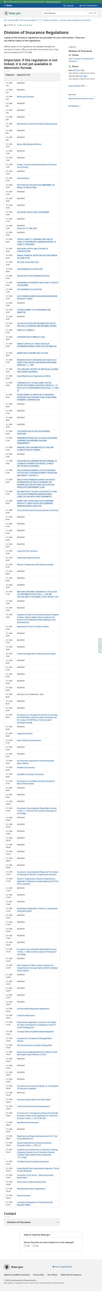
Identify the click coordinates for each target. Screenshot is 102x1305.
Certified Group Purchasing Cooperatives (33, 1161)
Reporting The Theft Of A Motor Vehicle (33, 626)
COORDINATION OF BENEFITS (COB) (31, 337)
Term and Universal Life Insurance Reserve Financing (37, 510)
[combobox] (70, 13)
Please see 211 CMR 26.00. (27, 228)
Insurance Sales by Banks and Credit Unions (34, 1099)
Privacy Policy (38, 1275)
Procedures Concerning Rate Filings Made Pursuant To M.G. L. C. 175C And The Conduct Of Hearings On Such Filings (37, 810)
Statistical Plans (23, 178)
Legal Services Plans (25, 733)
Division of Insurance (50, 20)
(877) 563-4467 (81, 76)
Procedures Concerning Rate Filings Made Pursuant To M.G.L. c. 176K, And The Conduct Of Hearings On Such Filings (37, 951)
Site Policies (52, 1275)
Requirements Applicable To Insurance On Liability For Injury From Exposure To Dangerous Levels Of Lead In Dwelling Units (36, 1024)
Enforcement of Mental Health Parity (31, 1182)
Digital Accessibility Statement (17, 1275)
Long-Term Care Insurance (27, 551)
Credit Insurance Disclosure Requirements (33, 1106)
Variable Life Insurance (26, 767)
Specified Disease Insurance (28, 1122)
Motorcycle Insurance (25, 96)
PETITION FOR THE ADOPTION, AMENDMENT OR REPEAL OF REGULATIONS (36, 186)
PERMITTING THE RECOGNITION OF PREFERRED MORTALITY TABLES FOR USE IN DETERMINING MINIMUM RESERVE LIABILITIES (35, 503)
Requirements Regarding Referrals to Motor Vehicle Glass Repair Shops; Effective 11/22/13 (37, 1053)
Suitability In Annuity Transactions (30, 774)
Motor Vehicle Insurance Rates (29, 740)
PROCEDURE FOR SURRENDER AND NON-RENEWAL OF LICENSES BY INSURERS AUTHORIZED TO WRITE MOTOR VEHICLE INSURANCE (37, 463)
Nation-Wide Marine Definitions (29, 144)
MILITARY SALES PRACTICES (28, 262)
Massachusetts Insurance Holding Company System (37, 124)
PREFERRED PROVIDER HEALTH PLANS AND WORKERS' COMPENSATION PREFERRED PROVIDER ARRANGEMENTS (37, 440)
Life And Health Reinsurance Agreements (33, 1009)
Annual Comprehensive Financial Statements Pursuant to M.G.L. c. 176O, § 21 (34, 1144)
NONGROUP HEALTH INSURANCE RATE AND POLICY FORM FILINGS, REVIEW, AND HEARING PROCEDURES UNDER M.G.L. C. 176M (37, 362)
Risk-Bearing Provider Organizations (31, 1189)
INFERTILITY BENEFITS (26, 330)
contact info (77, 86)
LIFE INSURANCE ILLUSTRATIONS (30, 269)
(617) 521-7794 (78, 70)
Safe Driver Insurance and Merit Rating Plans (34, 1045)
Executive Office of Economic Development (22, 20)
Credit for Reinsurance (26, 1015)
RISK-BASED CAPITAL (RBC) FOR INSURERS (33, 212)
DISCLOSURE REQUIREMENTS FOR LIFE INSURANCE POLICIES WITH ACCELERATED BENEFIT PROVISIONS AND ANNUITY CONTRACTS (37, 472)
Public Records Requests (71, 1275)
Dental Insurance (23, 1195)
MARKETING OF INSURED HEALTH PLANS (32, 353)
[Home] (5, 20)
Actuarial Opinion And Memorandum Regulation (35, 1031)
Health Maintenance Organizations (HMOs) (34, 376)
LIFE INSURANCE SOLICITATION (29, 289)
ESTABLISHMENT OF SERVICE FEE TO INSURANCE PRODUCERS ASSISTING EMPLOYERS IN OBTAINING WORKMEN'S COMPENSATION (37, 397)
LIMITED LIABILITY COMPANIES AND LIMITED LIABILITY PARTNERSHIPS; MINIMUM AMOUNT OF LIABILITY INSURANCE (36, 241)
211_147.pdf (22, 1157)
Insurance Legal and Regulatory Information (75, 20)
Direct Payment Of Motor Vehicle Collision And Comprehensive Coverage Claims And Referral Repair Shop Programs (37, 967)
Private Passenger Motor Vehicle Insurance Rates (36, 654)
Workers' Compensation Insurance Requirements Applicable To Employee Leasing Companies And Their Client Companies (38, 881)
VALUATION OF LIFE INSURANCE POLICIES (33, 276)
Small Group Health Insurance (28, 558)
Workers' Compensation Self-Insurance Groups (35, 564)
